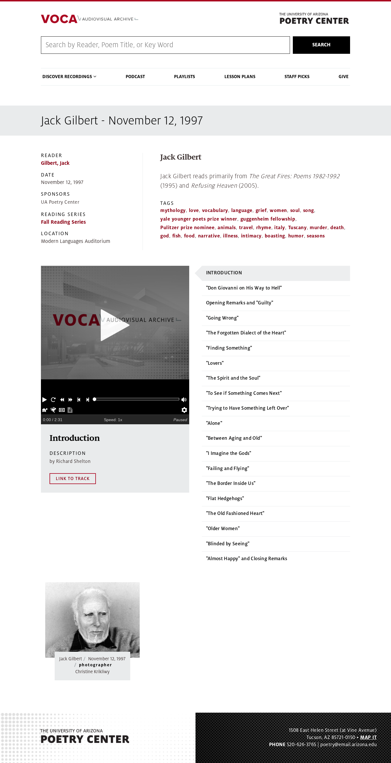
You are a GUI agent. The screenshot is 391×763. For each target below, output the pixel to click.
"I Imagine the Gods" (228, 453)
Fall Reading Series (63, 222)
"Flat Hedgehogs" (225, 498)
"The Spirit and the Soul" (233, 378)
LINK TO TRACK (73, 478)
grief (261, 210)
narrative (209, 236)
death (337, 227)
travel (246, 227)
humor (296, 236)
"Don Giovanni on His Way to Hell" (244, 288)
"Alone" (214, 423)
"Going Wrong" (222, 318)
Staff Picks (297, 76)
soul (295, 210)
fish (176, 236)
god (164, 236)
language (241, 210)
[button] (45, 399)
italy (279, 227)
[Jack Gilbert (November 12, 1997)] (92, 620)
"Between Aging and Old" (234, 438)
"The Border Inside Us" (231, 483)
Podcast (135, 76)
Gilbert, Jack (55, 163)
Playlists (184, 76)
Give (344, 76)
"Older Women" (223, 528)
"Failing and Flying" (227, 468)
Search (321, 44)
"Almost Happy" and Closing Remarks (246, 558)
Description (68, 453)
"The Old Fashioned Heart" (235, 513)
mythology (173, 210)
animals (227, 227)
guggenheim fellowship (267, 219)
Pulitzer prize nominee (187, 227)
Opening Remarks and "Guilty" (239, 303)
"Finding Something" (229, 348)
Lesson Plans (239, 76)
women (278, 210)
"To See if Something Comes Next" (244, 393)
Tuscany (297, 227)
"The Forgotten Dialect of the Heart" (246, 333)
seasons (316, 236)
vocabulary (215, 210)
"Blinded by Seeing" (228, 543)
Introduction (224, 273)
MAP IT (368, 737)
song (308, 210)
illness (230, 236)
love (194, 210)
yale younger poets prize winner (198, 219)
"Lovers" (215, 363)
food (189, 236)
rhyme (263, 227)
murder (318, 227)
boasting (275, 236)
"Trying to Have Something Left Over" (247, 408)
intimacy (251, 236)
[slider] (94, 399)
